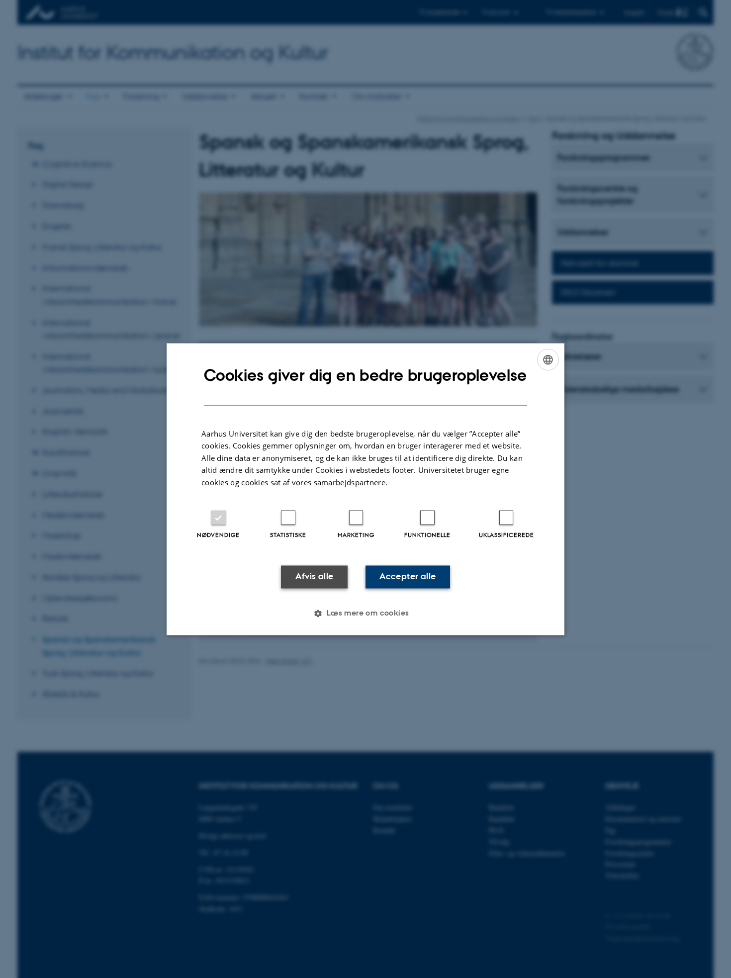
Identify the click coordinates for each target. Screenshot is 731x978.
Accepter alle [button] (407, 576)
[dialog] (365, 489)
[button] (365, 613)
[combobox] (548, 359)
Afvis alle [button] (314, 576)
